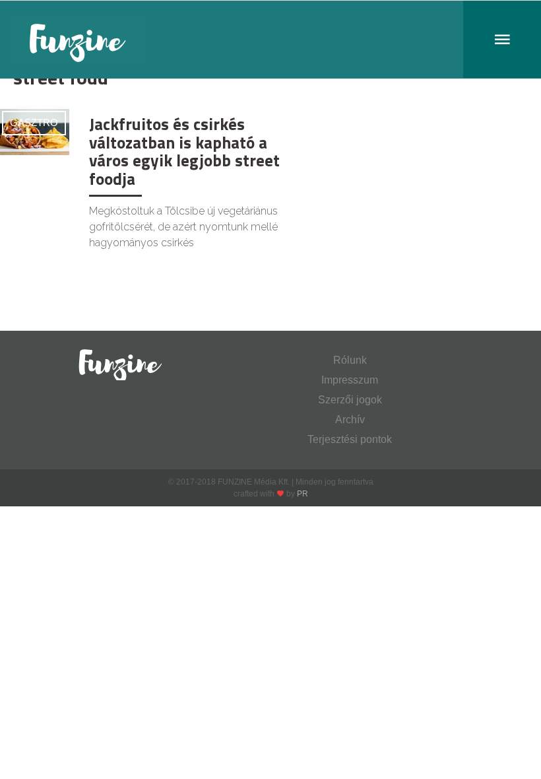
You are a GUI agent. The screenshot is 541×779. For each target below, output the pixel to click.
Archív (350, 419)
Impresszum (349, 380)
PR (302, 493)
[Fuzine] (270, 40)
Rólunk (350, 360)
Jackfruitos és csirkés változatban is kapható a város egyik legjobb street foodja (184, 151)
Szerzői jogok (350, 399)
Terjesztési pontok (349, 439)
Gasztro (34, 122)
